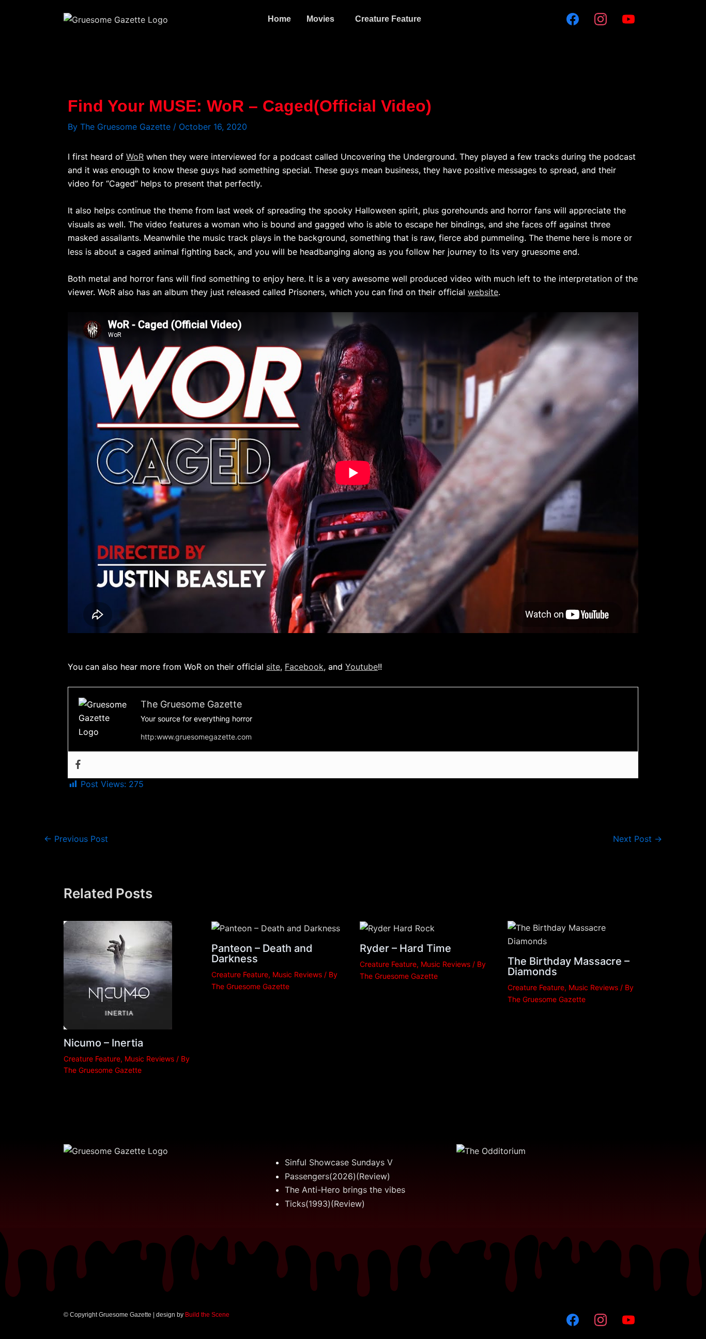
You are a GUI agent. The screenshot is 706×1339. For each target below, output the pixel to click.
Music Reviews (149, 1058)
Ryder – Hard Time (405, 948)
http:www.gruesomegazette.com (196, 736)
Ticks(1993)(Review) (325, 1203)
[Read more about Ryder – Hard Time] (397, 927)
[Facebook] (78, 765)
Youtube (361, 666)
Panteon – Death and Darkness (262, 953)
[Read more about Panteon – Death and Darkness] (275, 927)
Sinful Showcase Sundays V (339, 1162)
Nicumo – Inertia (103, 1043)
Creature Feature (388, 18)
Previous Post (76, 839)
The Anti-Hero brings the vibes (345, 1189)
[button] (323, 19)
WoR (135, 156)
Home (279, 18)
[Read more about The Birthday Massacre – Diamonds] (575, 933)
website (483, 292)
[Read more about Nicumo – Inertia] (118, 974)
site (273, 666)
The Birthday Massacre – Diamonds (569, 966)
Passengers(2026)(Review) (337, 1176)
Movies (320, 18)
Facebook (304, 666)
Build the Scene (207, 1314)
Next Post (637, 839)
